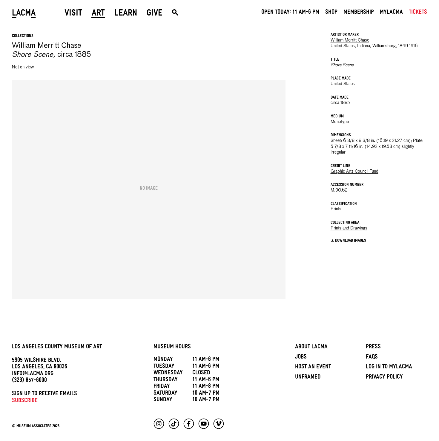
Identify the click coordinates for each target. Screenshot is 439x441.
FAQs (372, 357)
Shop (331, 13)
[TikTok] (173, 423)
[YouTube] (203, 423)
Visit (73, 14)
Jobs (301, 357)
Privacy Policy (384, 377)
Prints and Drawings (349, 228)
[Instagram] (159, 423)
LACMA (24, 14)
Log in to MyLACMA (389, 367)
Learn (125, 14)
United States (343, 84)
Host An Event (313, 367)
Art (98, 14)
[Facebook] (188, 423)
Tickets (418, 13)
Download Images (350, 241)
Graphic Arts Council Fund (354, 171)
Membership (358, 13)
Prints (336, 209)
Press (373, 347)
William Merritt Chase (350, 40)
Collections (22, 36)
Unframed (308, 377)
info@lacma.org (32, 374)
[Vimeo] (218, 423)
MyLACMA (391, 13)
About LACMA (311, 347)
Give (154, 14)
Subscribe (25, 401)
